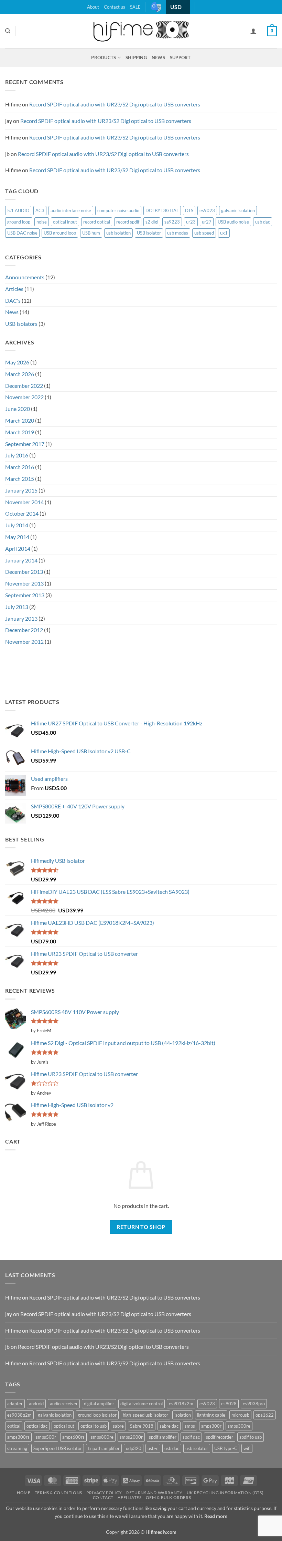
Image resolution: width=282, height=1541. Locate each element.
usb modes (177, 233)
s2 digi (151, 222)
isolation (182, 1415)
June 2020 (17, 408)
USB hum (91, 233)
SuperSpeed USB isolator (57, 1448)
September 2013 (24, 595)
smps (190, 1426)
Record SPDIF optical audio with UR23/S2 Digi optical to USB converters (114, 104)
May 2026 (17, 362)
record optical (96, 222)
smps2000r (131, 1437)
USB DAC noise (22, 233)
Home (23, 1492)
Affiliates (129, 1497)
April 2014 (17, 548)
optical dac (36, 1426)
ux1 (224, 233)
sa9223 (172, 222)
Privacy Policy (104, 1492)
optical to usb (93, 1426)
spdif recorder (219, 1437)
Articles (14, 289)
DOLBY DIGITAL (162, 210)
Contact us (114, 7)
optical (13, 1426)
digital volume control (141, 1403)
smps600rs (73, 1437)
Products (103, 57)
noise (41, 222)
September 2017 (24, 444)
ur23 (191, 222)
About (93, 7)
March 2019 (19, 432)
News (158, 57)
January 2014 (21, 560)
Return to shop (141, 1227)
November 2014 (24, 502)
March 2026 (19, 374)
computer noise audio (118, 210)
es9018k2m (181, 1403)
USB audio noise (233, 222)
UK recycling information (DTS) (225, 1492)
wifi (246, 1448)
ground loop (18, 222)
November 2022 (24, 397)
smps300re (239, 1426)
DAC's (13, 300)
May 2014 (17, 537)
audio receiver (64, 1403)
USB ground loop (60, 233)
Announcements (24, 277)
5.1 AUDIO (18, 210)
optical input (65, 222)
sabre (118, 1426)
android (36, 1403)
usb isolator (196, 1448)
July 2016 (16, 455)
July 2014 (16, 525)
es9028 (229, 1403)
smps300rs (18, 1437)
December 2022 (24, 385)
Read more (215, 1516)
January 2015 (21, 490)
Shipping (136, 57)
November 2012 (24, 641)
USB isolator (149, 233)
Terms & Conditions (58, 1492)
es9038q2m (19, 1415)
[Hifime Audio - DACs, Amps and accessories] (141, 31)
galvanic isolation (238, 210)
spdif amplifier (162, 1437)
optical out (64, 1426)
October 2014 (22, 513)
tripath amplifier (104, 1448)
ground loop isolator (97, 1415)
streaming (17, 1448)
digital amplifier (99, 1403)
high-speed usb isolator (145, 1415)
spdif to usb (250, 1437)
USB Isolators (21, 323)
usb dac (262, 222)
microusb (240, 1415)
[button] (272, 31)
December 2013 (24, 571)
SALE (135, 7)
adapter (15, 1403)
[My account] (253, 31)
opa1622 (265, 1415)
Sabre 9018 (141, 1426)
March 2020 (19, 420)
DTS (189, 210)
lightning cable (211, 1415)
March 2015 (19, 478)
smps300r (211, 1426)
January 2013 (21, 618)
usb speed (204, 233)
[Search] (7, 31)
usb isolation (118, 233)
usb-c (153, 1448)
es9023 (207, 210)
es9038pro (254, 1403)
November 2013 (24, 583)
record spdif (127, 222)
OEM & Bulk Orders (168, 1497)
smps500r (46, 1437)
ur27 (206, 222)
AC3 (39, 210)
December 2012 (24, 630)
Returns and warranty (154, 1492)
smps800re (102, 1437)
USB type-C (225, 1448)
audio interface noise (71, 210)
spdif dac (191, 1437)
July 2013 (16, 606)
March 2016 (19, 467)
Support (180, 57)
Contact (103, 1497)
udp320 (133, 1448)
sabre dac (169, 1426)
